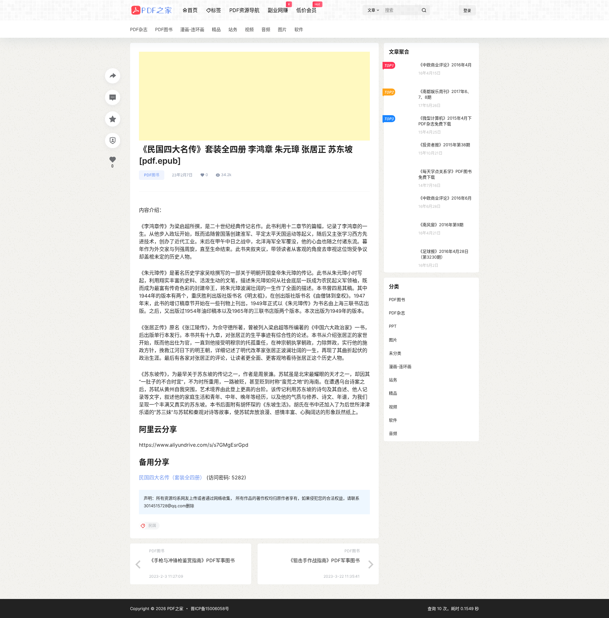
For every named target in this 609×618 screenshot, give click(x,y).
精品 (393, 393)
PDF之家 (174, 608)
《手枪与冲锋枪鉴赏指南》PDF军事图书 (192, 560)
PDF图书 (151, 175)
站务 (393, 379)
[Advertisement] (254, 96)
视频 (393, 406)
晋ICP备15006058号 (210, 608)
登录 (467, 10)
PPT (392, 326)
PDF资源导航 (244, 10)
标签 (216, 10)
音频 (393, 433)
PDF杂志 (397, 312)
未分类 (395, 353)
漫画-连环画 (400, 366)
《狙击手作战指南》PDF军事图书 (324, 560)
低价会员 (306, 8)
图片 (393, 339)
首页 (192, 10)
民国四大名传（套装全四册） (172, 477)
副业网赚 (278, 8)
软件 (393, 420)
